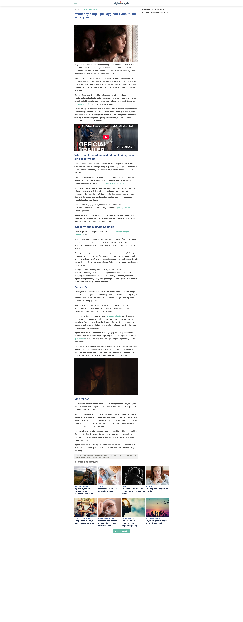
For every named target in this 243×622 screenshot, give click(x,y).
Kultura (76, 9)
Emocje (124, 486)
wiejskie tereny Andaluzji (114, 183)
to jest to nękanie (113, 316)
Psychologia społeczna (154, 518)
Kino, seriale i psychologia (89, 9)
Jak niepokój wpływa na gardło (157, 490)
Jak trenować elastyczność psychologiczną (129, 523)
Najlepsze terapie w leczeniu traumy (107, 490)
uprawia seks (79, 339)
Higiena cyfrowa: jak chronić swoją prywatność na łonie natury (83, 491)
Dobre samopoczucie (81, 486)
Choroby (149, 486)
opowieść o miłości (82, 104)
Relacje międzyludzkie (82, 518)
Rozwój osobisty (128, 518)
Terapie (100, 486)
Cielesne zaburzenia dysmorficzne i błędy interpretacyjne (108, 523)
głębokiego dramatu (123, 208)
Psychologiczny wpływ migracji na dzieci (156, 522)
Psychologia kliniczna (106, 518)
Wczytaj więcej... (121, 531)
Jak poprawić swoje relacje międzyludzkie (84, 522)
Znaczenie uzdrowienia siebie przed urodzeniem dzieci (133, 491)
